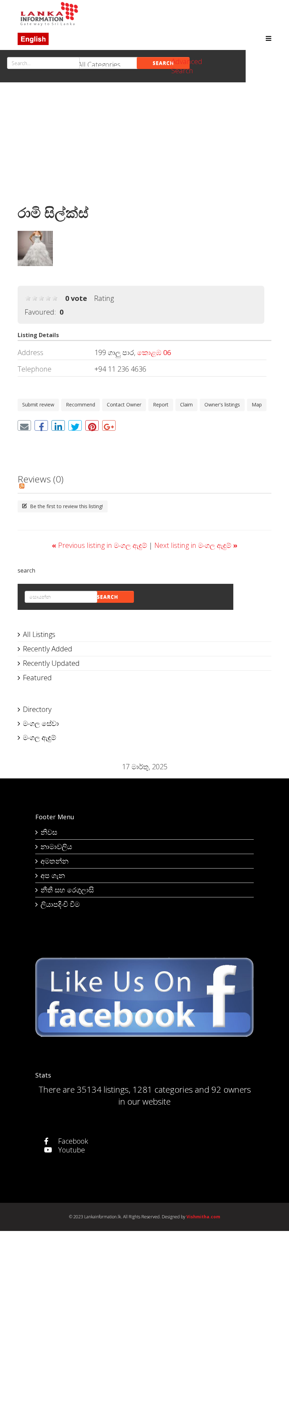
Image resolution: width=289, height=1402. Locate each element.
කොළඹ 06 (154, 352)
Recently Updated (51, 663)
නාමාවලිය (56, 846)
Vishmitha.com (203, 1217)
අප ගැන (53, 875)
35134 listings (103, 1089)
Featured (37, 677)
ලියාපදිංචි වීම (60, 904)
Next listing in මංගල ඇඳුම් (196, 545)
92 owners (231, 1089)
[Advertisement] (144, 145)
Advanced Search (186, 66)
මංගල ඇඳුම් (39, 737)
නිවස (49, 832)
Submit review (38, 404)
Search (163, 62)
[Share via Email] (24, 425)
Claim (186, 404)
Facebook (72, 1141)
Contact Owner (124, 404)
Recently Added (47, 648)
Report (160, 404)
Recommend (80, 404)
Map (257, 404)
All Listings (39, 634)
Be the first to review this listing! (66, 506)
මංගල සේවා (41, 723)
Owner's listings (222, 404)
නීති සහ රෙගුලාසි (67, 890)
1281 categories (163, 1089)
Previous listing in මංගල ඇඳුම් (100, 545)
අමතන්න (54, 861)
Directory (37, 709)
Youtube (70, 1150)
